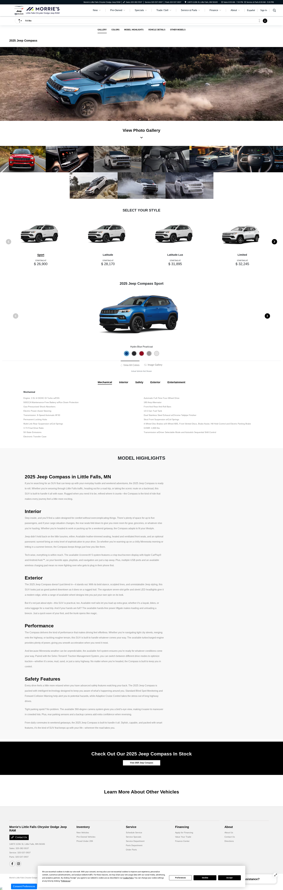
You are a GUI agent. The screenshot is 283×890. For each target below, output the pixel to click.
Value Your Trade (183, 837)
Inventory (83, 827)
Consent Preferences (24, 886)
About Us (228, 832)
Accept (229, 878)
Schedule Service (134, 832)
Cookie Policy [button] (128, 878)
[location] (185, 2)
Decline (205, 878)
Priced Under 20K (84, 841)
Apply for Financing (184, 832)
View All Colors (131, 365)
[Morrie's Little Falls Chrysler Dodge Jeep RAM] (34, 10)
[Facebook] (12, 864)
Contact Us (21, 837)
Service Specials (133, 837)
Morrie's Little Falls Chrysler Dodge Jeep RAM (27, 878)
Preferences (180, 878)
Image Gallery (154, 365)
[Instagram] (18, 864)
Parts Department (134, 845)
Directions (229, 841)
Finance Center (182, 841)
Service (131, 827)
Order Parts (131, 849)
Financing (182, 827)
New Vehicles (82, 832)
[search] (274, 11)
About (228, 827)
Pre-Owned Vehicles (85, 837)
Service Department (135, 841)
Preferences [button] (65, 881)
